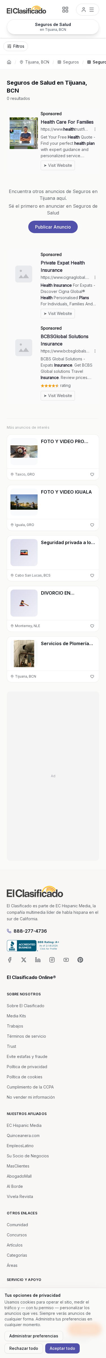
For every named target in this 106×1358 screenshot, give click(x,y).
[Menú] (87, 10)
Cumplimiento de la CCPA (30, 1087)
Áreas (12, 1265)
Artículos (15, 1245)
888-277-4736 (30, 931)
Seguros (71, 62)
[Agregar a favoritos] (92, 474)
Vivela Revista (20, 1196)
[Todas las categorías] (65, 9)
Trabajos (15, 1026)
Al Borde (15, 1186)
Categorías (17, 1255)
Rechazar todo (23, 1348)
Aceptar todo (62, 1348)
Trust (11, 1046)
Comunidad (17, 1224)
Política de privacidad (27, 1066)
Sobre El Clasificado (25, 1005)
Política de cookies (24, 1076)
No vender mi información (31, 1097)
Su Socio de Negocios (28, 1155)
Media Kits (16, 1015)
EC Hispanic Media (24, 1125)
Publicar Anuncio (53, 227)
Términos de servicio (26, 1036)
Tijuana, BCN (37, 62)
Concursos (17, 1234)
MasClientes (18, 1166)
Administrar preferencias (33, 1335)
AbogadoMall (19, 1176)
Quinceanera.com (23, 1135)
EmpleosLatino (20, 1145)
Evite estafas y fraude (27, 1056)
